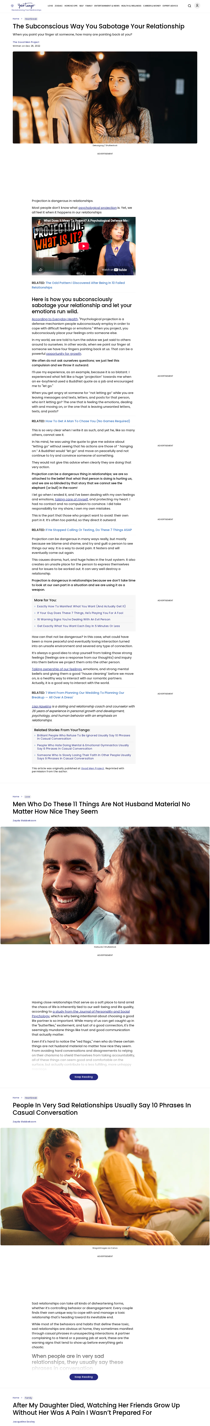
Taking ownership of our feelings (57, 669)
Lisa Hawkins (41, 706)
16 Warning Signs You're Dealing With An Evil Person (73, 619)
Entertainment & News (106, 5)
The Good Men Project (26, 42)
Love (50, 5)
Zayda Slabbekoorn (24, 820)
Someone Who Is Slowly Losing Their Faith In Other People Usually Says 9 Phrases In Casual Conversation (84, 756)
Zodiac (59, 5)
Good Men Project (92, 768)
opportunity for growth (63, 354)
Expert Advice (170, 5)
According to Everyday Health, (55, 319)
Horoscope (71, 5)
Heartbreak (31, 18)
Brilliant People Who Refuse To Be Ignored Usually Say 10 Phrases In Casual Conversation (83, 737)
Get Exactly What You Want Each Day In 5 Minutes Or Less (78, 626)
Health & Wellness (131, 5)
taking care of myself (71, 499)
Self (81, 5)
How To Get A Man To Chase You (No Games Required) (88, 421)
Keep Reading (84, 1077)
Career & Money (152, 5)
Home (16, 18)
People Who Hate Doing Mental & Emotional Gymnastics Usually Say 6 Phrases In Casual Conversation (83, 747)
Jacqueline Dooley (24, 1421)
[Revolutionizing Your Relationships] (26, 6)
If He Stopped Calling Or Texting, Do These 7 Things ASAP (89, 530)
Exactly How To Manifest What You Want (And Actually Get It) (81, 606)
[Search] (188, 5)
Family (89, 5)
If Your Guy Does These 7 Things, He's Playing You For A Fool (80, 613)
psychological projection (97, 208)
